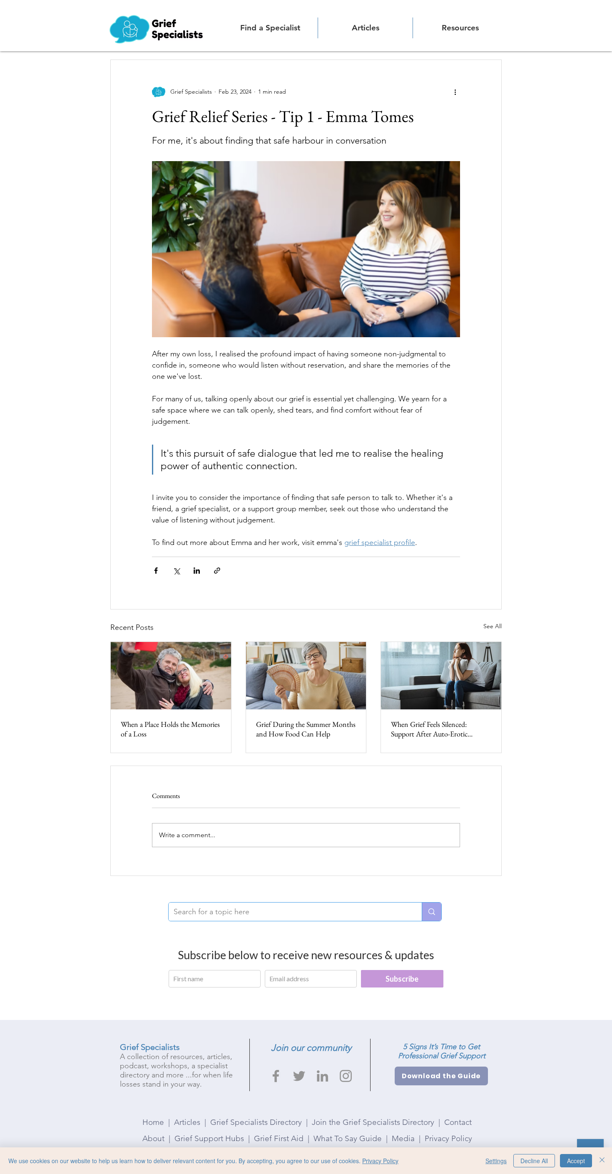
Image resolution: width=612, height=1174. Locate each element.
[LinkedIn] (322, 1076)
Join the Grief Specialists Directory (373, 1122)
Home (153, 1122)
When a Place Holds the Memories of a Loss (170, 729)
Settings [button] (496, 1161)
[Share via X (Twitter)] (176, 571)
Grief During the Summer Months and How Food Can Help (306, 729)
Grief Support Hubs (209, 1138)
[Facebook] (276, 1076)
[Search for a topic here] (431, 912)
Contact (458, 1122)
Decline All (534, 1161)
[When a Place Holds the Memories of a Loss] (171, 675)
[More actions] (455, 92)
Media (403, 1138)
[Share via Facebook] (156, 571)
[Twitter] (299, 1076)
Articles (187, 1122)
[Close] (602, 1160)
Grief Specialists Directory (256, 1122)
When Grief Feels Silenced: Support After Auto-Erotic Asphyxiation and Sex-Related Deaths (434, 729)
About (153, 1138)
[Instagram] (346, 1076)
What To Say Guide (347, 1138)
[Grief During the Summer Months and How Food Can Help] (306, 675)
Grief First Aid (279, 1138)
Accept (576, 1161)
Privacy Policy (448, 1138)
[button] (460, 27)
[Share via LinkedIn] (197, 571)
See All (492, 626)
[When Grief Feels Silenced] (441, 675)
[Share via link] (217, 571)
